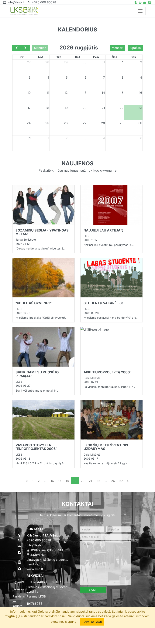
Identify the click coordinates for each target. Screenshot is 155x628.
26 (113, 481)
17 (59, 481)
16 (52, 481)
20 (82, 481)
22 (98, 481)
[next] (25, 48)
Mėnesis (117, 48)
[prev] (16, 48)
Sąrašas (135, 48)
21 (90, 481)
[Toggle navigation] (140, 11)
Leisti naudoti (92, 622)
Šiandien (40, 48)
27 (121, 481)
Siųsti (93, 589)
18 (67, 481)
